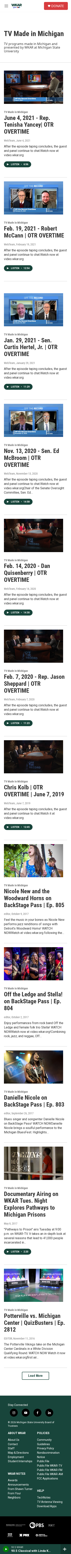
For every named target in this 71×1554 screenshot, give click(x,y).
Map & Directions (18, 1452)
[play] (6, 1549)
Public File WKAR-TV (49, 1465)
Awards (13, 1480)
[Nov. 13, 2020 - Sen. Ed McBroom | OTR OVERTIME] (33, 420)
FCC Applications (47, 1478)
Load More (35, 1376)
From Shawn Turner (20, 1489)
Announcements (18, 1484)
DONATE (57, 6)
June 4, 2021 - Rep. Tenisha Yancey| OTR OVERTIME (29, 124)
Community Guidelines (44, 1442)
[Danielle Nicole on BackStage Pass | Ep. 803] (33, 1067)
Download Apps (47, 1506)
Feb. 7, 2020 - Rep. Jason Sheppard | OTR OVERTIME (34, 683)
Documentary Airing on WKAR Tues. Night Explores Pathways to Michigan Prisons (31, 1204)
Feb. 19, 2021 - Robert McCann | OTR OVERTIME (34, 232)
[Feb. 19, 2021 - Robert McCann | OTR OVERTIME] (33, 197)
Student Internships (20, 1461)
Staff (11, 1448)
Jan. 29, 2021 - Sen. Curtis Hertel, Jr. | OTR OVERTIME (31, 347)
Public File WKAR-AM (50, 1474)
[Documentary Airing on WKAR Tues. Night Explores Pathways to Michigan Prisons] (33, 1163)
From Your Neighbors (14, 1495)
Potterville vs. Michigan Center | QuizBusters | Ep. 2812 (34, 1322)
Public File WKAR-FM (49, 1470)
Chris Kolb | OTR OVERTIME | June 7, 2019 (34, 791)
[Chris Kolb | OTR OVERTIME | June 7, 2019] (33, 756)
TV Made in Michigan (16, 112)
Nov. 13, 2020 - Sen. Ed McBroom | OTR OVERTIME (31, 457)
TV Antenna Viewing (50, 1501)
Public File (43, 1461)
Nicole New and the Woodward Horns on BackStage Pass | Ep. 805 (34, 898)
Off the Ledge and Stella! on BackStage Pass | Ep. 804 (33, 1001)
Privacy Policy (45, 1448)
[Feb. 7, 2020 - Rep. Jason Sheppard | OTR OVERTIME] (33, 646)
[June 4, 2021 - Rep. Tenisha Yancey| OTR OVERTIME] (33, 87)
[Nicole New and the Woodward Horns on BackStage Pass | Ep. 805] (33, 860)
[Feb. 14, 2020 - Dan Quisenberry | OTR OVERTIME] (33, 535)
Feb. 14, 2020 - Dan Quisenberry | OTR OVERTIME (27, 572)
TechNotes (43, 1497)
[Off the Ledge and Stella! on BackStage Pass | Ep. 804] (33, 963)
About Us (13, 1439)
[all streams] (66, 1549)
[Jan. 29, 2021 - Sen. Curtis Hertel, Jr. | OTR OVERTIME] (33, 309)
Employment (16, 1457)
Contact (13, 1444)
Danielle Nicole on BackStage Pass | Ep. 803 (34, 1101)
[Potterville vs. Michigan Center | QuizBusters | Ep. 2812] (33, 1285)
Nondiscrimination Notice (48, 1455)
